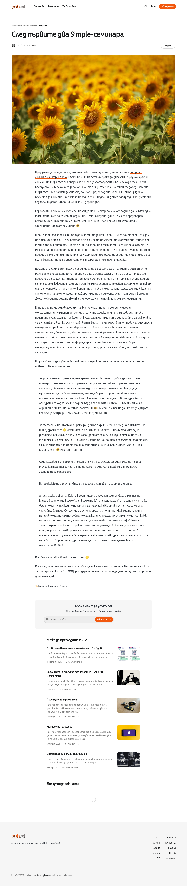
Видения (43, 25)
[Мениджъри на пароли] (93, 735)
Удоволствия (69, 6)
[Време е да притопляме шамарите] (93, 760)
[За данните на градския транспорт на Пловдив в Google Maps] (93, 680)
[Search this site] (146, 6)
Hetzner (68, 875)
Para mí (156, 853)
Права (172, 853)
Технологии (53, 6)
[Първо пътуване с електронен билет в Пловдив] (93, 655)
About (156, 848)
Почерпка (171, 837)
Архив (156, 837)
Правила (171, 848)
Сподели (168, 45)
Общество (39, 6)
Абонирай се (167, 6)
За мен (156, 842)
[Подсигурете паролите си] (93, 707)
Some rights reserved (46, 875)
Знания (63, 586)
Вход (153, 6)
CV (158, 858)
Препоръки (170, 842)
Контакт (171, 858)
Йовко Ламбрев (28, 45)
